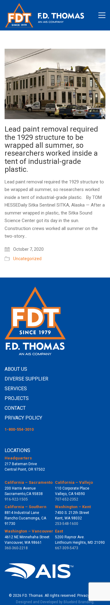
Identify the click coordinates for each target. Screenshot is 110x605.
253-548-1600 (66, 524)
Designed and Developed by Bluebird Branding (55, 602)
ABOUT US (16, 369)
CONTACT (15, 408)
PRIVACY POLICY (23, 418)
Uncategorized (27, 258)
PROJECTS (17, 398)
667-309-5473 (66, 548)
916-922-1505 (16, 499)
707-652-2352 (66, 499)
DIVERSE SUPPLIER (26, 379)
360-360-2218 (16, 548)
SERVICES (16, 388)
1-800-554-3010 (19, 429)
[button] (101, 15)
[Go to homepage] (44, 15)
